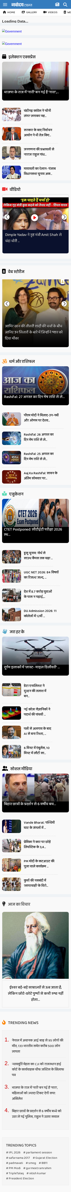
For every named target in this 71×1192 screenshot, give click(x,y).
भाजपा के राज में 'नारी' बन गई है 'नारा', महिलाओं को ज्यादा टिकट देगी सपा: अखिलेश (35, 1093)
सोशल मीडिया (20, 769)
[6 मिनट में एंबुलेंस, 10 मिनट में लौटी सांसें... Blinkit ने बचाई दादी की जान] (11, 751)
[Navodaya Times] (21, 4)
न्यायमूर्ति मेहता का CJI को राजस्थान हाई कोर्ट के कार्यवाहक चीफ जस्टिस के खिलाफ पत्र (38, 1070)
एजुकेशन (15, 494)
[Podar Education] (12, 31)
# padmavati (14, 1163)
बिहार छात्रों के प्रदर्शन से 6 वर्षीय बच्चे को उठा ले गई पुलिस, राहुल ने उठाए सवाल (36, 1114)
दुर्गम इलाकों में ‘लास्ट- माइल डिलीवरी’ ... (32, 667)
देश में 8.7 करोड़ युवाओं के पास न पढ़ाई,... (38, 594)
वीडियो (14, 189)
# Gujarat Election (45, 1157)
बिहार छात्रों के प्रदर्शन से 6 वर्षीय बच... (30, 804)
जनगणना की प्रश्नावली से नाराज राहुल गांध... (39, 152)
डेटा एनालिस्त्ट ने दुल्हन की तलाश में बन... (35, 691)
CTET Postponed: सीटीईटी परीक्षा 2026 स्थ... (33, 532)
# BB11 (43, 1163)
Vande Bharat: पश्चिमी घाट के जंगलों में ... (39, 825)
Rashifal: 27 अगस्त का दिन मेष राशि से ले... (34, 396)
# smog (31, 1163)
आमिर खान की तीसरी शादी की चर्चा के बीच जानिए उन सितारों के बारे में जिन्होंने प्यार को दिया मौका (34, 332)
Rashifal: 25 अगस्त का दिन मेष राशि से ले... (39, 456)
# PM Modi (13, 1168)
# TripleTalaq (15, 1173)
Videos (52, 12)
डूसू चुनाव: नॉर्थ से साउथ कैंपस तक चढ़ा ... (38, 555)
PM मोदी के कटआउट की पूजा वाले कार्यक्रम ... (39, 864)
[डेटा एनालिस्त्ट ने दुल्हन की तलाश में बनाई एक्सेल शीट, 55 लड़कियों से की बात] (11, 689)
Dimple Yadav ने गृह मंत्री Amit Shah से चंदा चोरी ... (33, 238)
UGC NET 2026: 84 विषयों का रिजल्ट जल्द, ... (41, 575)
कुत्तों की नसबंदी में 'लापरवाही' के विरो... (36, 883)
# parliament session (37, 1152)
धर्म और (21, 361)
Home (11, 12)
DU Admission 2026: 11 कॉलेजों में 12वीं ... (40, 613)
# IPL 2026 (13, 1152)
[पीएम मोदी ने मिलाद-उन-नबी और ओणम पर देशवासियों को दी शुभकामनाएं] (11, 419)
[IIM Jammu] (12, 43)
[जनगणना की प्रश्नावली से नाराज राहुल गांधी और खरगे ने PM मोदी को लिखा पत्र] (11, 153)
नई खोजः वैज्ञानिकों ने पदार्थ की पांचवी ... (37, 712)
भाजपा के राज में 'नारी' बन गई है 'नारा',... (31, 92)
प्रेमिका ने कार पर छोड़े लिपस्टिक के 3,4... (37, 844)
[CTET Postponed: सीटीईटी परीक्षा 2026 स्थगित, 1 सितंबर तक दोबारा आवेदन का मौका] (35, 517)
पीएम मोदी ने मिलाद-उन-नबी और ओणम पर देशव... (41, 418)
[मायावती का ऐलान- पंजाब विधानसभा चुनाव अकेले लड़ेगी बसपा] (11, 172)
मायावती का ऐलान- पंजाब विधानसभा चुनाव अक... (40, 171)
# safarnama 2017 (18, 1157)
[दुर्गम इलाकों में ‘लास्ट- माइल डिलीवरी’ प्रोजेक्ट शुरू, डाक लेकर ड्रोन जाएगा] (35, 654)
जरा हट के (16, 632)
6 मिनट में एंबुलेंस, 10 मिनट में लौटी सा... (37, 750)
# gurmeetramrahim (37, 1168)
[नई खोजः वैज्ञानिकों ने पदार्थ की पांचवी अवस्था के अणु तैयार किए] (11, 713)
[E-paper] (57, 5)
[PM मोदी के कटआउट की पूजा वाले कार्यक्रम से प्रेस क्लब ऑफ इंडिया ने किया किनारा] (11, 865)
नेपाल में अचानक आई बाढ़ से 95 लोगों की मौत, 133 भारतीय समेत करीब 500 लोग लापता (37, 1046)
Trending (22, 1022)
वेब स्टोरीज (15, 271)
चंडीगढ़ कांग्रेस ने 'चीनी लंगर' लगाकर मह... (37, 113)
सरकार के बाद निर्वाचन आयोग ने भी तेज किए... (38, 132)
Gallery (31, 12)
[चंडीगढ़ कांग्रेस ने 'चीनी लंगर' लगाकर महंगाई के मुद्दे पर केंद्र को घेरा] (11, 114)
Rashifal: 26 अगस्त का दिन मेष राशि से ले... (39, 437)
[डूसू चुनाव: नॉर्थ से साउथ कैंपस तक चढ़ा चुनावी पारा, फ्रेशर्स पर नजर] (11, 556)
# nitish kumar (36, 1173)
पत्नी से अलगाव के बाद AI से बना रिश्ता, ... (37, 731)
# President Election (20, 1178)
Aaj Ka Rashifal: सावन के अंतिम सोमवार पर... (40, 476)
